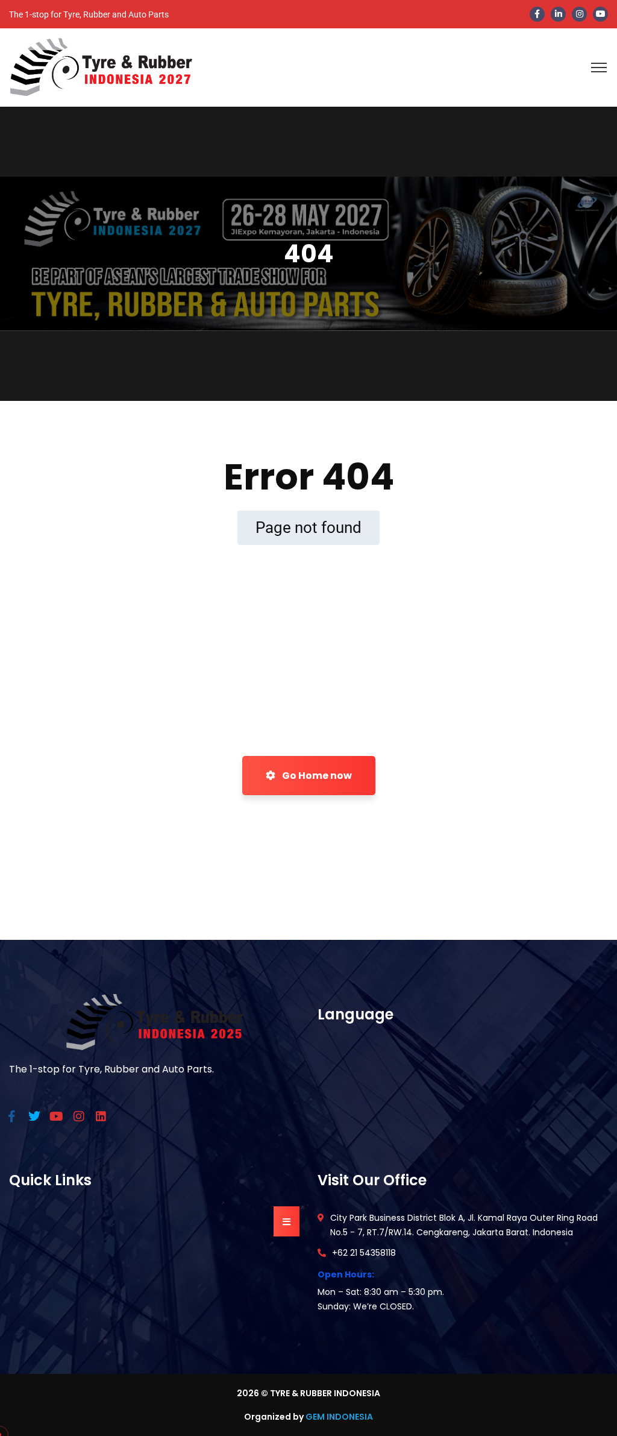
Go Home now (316, 776)
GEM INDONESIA (339, 1417)
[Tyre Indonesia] (101, 66)
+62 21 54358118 (364, 1253)
